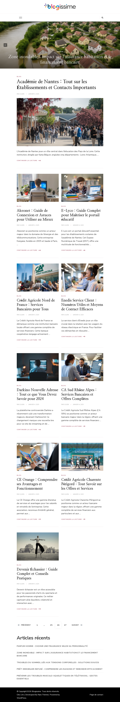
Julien (22, 94)
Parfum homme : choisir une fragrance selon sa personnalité (52, 646)
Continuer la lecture (27, 160)
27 (66, 625)
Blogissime (36, 691)
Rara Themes (43, 694)
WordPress (21, 698)
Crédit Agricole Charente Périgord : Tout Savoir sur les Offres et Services (81, 484)
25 (52, 625)
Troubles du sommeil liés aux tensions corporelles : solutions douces (58, 662)
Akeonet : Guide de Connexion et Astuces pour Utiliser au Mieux (35, 215)
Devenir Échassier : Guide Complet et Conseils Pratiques (37, 574)
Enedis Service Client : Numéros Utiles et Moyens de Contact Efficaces (82, 305)
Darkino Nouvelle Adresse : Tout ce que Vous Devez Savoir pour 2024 (37, 394)
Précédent (26, 625)
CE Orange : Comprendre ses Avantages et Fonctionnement (37, 484)
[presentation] (5, 45)
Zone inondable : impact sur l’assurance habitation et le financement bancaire (57, 654)
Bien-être (73, 52)
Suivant (75, 625)
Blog (19, 76)
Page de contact (96, 694)
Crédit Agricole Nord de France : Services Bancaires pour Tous (36, 305)
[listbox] (60, 45)
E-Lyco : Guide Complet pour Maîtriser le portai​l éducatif (81, 215)
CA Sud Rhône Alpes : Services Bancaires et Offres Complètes (79, 394)
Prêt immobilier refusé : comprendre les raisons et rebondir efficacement (60, 669)
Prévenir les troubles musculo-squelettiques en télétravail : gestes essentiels (57, 677)
